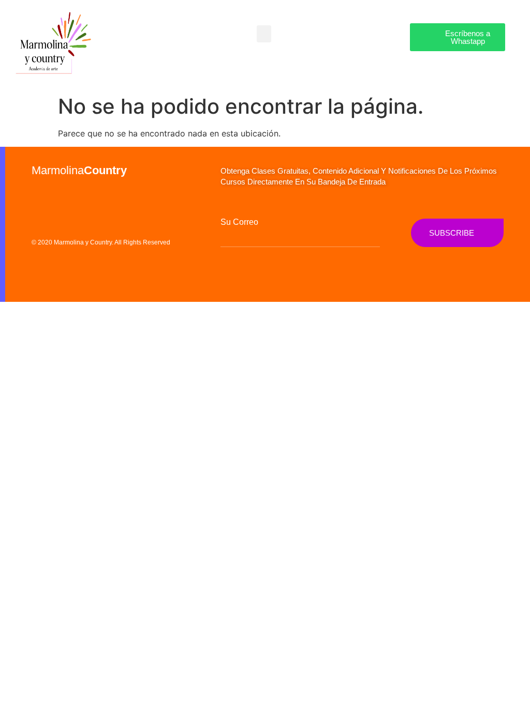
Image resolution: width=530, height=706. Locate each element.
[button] (264, 33)
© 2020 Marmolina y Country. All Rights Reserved (101, 242)
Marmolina (79, 170)
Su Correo (239, 222)
